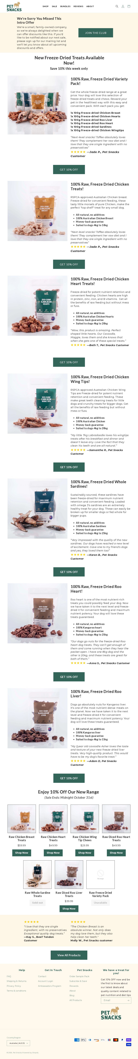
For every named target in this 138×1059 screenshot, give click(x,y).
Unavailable (100, 902)
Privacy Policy (14, 986)
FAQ (9, 976)
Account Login (45, 981)
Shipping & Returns (16, 981)
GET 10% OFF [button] (69, 169)
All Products (76, 1000)
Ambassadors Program (49, 986)
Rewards (74, 986)
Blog (72, 995)
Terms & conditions (16, 991)
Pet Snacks (17, 1053)
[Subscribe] (128, 1000)
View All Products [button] (69, 955)
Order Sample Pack (79, 976)
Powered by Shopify (30, 1053)
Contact (42, 976)
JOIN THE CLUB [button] (95, 32)
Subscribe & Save (78, 981)
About (73, 991)
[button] (117, 6)
